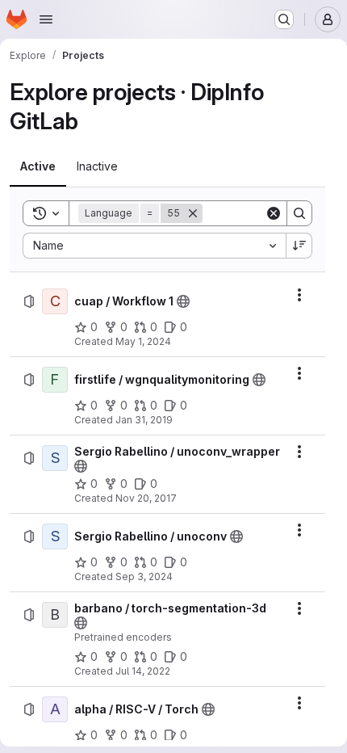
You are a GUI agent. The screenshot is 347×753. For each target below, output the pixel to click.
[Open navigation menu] (46, 19)
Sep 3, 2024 (144, 576)
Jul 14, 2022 (142, 671)
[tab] (38, 166)
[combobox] (154, 246)
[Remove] (193, 213)
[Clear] (273, 213)
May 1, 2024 (143, 341)
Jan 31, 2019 (144, 420)
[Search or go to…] (284, 19)
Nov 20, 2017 (146, 498)
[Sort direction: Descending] (299, 246)
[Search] (299, 213)
